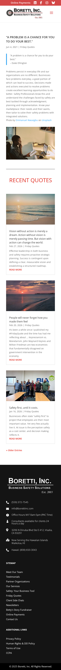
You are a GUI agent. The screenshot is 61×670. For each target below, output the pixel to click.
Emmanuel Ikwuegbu (27, 120)
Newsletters (12, 605)
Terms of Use (13, 648)
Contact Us (12, 619)
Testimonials (13, 577)
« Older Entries (14, 450)
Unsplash (47, 120)
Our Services (13, 586)
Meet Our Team (14, 572)
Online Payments (20, 3)
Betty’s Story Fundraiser (19, 610)
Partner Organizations (18, 581)
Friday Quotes (27, 46)
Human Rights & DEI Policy (20, 643)
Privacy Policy (13, 639)
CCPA (9, 653)
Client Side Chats (15, 600)
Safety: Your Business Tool (20, 591)
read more (15, 269)
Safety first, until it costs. (23, 407)
